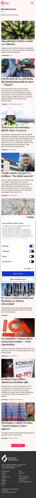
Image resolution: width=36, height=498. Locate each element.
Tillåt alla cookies (18, 273)
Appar (20, 471)
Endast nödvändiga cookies (18, 279)
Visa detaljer (27, 268)
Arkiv (20, 474)
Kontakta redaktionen (24, 476)
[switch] (31, 251)
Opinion (3, 478)
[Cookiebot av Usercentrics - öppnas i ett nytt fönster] (26, 217)
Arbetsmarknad (5, 471)
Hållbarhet (4, 480)
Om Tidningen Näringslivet (25, 481)
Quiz (3, 485)
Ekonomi (4, 474)
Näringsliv (4, 473)
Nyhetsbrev (21, 473)
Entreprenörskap (6, 476)
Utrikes (3, 482)
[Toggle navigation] (32, 3)
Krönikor (4, 483)
